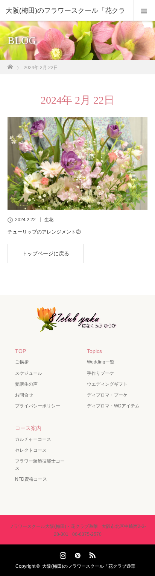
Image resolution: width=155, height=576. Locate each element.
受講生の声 (26, 384)
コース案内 (28, 428)
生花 (48, 219)
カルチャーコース (33, 439)
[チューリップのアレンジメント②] (77, 163)
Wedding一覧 (100, 362)
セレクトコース (31, 450)
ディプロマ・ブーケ (107, 395)
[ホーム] (10, 65)
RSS (91, 553)
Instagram (62, 553)
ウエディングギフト (107, 384)
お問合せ (24, 395)
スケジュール (28, 373)
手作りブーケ (100, 373)
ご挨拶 (22, 362)
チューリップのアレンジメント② (44, 232)
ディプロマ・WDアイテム (113, 406)
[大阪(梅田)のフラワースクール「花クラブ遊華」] (77, 327)
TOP (20, 351)
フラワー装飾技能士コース (40, 464)
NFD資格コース (31, 479)
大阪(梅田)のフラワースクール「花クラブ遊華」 (91, 566)
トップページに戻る (45, 253)
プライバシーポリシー (37, 406)
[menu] (144, 10)
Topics (94, 351)
